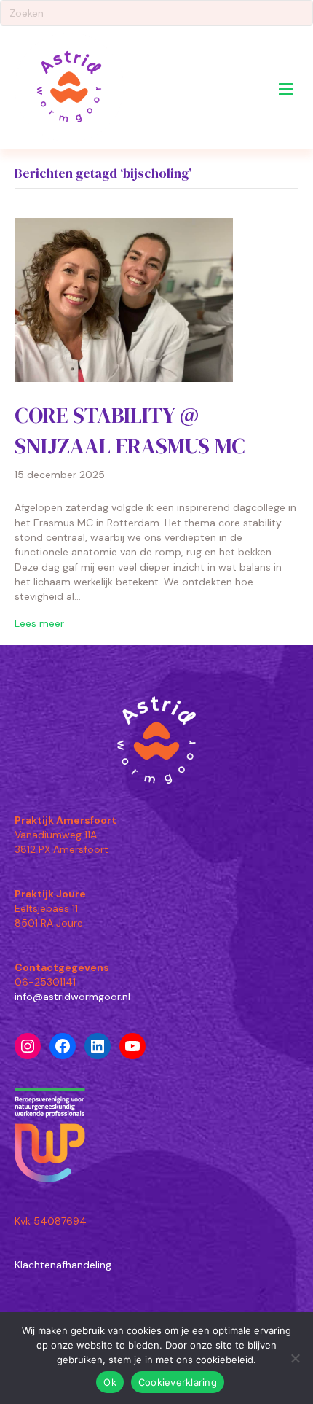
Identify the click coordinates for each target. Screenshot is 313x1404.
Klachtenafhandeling (63, 1264)
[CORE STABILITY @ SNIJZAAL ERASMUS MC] (124, 298)
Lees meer (39, 623)
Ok (109, 1382)
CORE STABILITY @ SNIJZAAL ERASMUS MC (130, 430)
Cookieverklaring (177, 1382)
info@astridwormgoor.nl (72, 996)
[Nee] (295, 1358)
